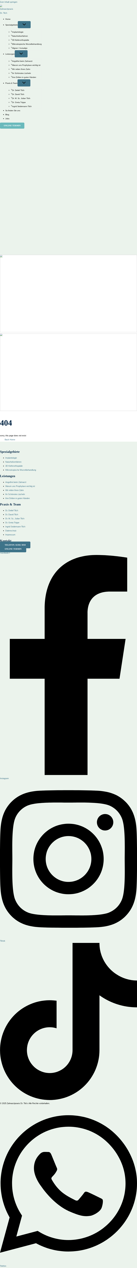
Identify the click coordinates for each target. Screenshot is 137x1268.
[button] (12, 126)
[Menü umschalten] (24, 24)
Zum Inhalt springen (8, 2)
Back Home (10, 439)
